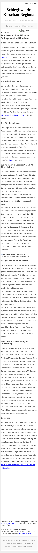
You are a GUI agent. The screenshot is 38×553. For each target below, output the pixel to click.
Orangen (12, 160)
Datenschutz (21, 546)
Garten (7, 546)
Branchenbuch (28, 26)
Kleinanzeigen (17, 543)
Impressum (29, 546)
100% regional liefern (8, 523)
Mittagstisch (17, 26)
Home (5, 540)
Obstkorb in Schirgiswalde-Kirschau (14, 115)
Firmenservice (28, 543)
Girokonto (9, 543)
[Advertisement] (19, 498)
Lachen (13, 546)
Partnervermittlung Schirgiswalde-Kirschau (21, 540)
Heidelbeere (5, 57)
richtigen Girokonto (25, 533)
